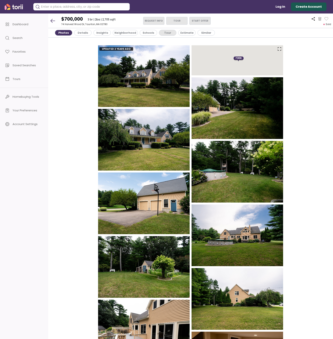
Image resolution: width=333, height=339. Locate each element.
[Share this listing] (313, 19)
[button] (24, 24)
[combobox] (84, 7)
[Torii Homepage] (16, 7)
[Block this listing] (320, 19)
